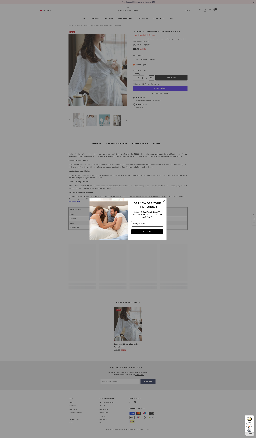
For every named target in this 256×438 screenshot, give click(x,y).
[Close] (164, 200)
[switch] (249, 430)
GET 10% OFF (147, 232)
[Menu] (253, 416)
